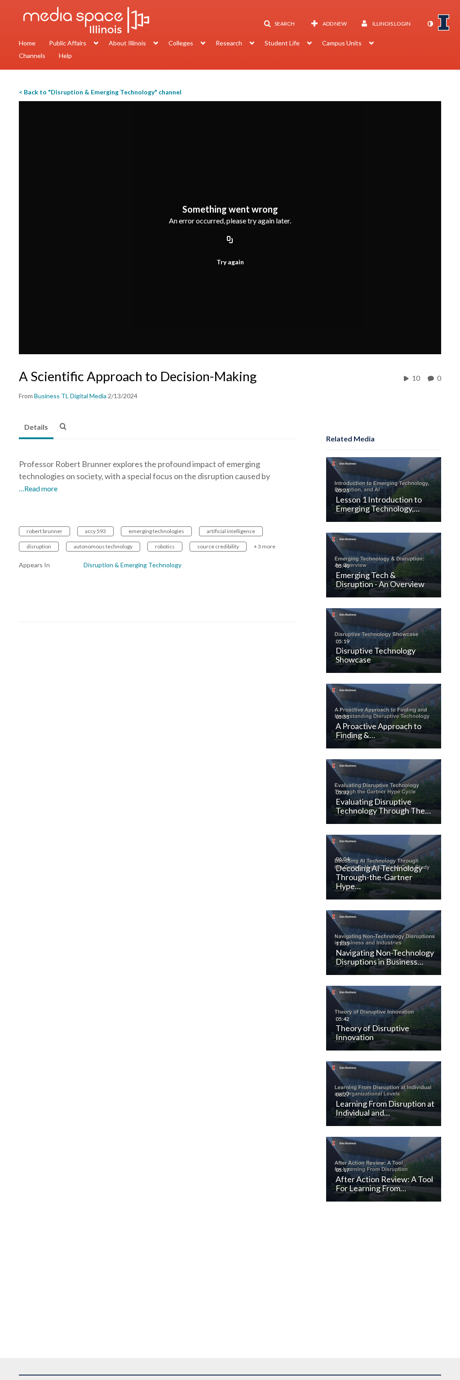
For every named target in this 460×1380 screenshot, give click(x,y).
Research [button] (229, 43)
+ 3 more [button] (264, 546)
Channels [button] (32, 55)
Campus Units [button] (342, 43)
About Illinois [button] (127, 43)
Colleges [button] (180, 43)
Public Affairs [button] (67, 43)
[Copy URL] (230, 240)
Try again (230, 262)
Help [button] (65, 55)
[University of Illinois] (444, 22)
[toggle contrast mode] (430, 24)
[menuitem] (34, 44)
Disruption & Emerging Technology (132, 565)
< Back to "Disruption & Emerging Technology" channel (100, 92)
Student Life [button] (282, 43)
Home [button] (27, 43)
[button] (279, 24)
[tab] (36, 427)
